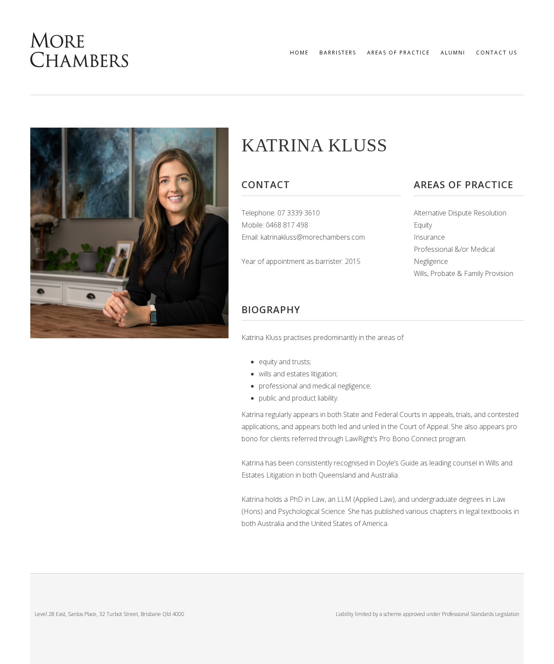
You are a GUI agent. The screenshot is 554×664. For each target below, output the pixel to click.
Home (299, 52)
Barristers (337, 52)
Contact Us (496, 52)
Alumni (453, 52)
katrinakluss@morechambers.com (313, 237)
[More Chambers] (79, 48)
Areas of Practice (398, 52)
